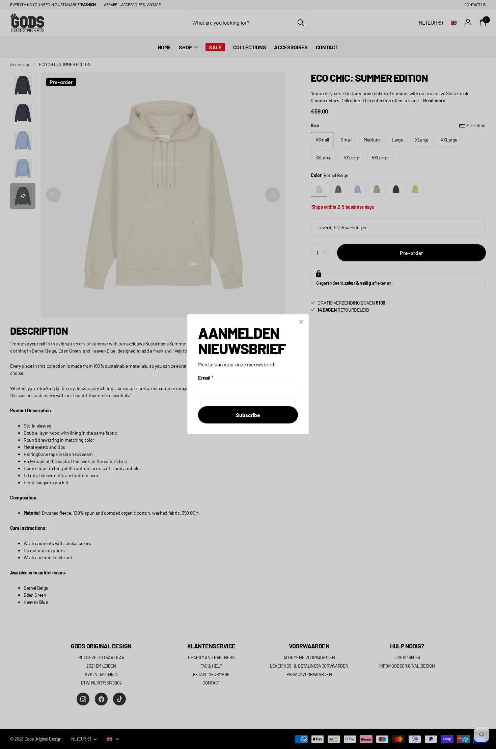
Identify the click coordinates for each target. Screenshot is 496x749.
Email (205, 377)
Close (301, 321)
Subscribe (248, 415)
